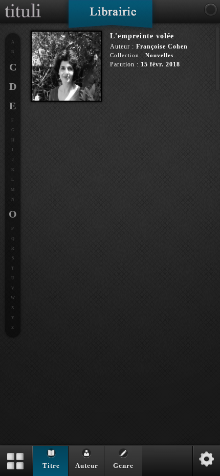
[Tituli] (23, 4)
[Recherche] (210, 9)
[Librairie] (110, 17)
